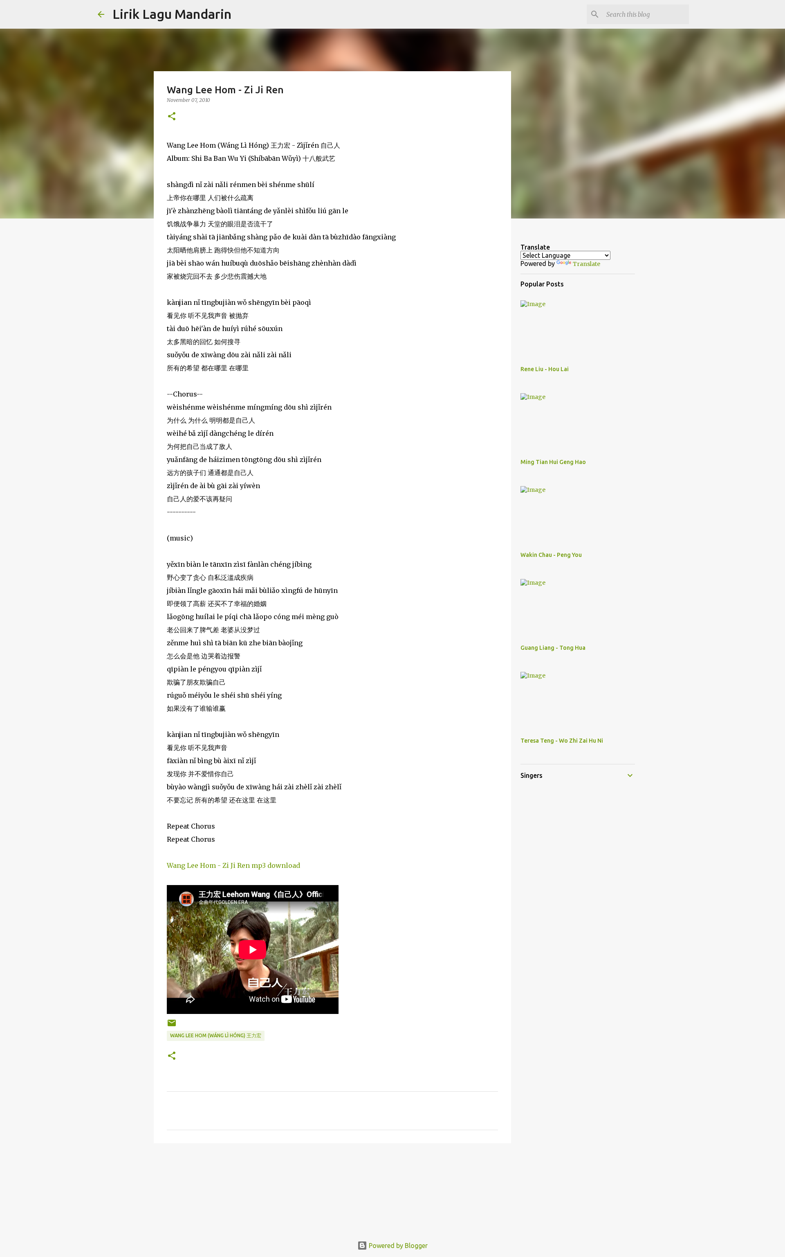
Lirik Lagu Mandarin (171, 14)
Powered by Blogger (397, 1245)
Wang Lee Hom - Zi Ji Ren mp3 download (233, 865)
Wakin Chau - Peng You (551, 555)
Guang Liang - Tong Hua (552, 647)
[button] (172, 116)
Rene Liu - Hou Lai (544, 369)
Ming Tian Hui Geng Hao (553, 462)
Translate (586, 264)
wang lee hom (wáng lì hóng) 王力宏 (215, 1035)
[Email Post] (172, 1026)
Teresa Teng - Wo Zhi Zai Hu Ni (561, 740)
